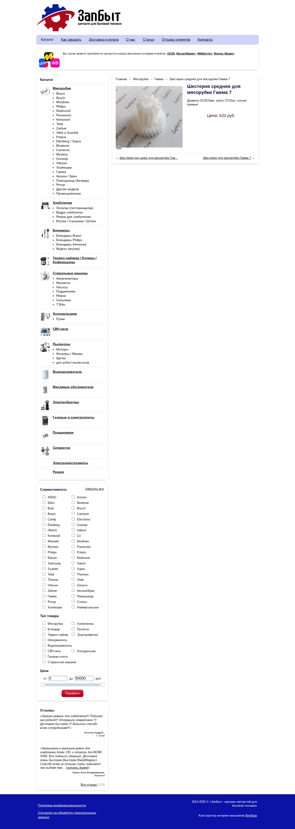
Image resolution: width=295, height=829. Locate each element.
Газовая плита (58, 656)
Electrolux (83, 519)
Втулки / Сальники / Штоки (76, 221)
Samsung (54, 563)
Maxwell (53, 541)
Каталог (47, 39)
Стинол (82, 602)
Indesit (81, 530)
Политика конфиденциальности (62, 805)
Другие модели (67, 189)
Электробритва (87, 634)
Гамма (61, 172)
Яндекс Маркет (224, 53)
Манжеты (63, 283)
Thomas (53, 579)
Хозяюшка (64, 167)
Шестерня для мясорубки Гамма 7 (227, 158)
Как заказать (71, 39)
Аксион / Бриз (66, 176)
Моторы (62, 349)
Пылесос (83, 629)
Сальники (63, 300)
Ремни (61, 296)
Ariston (81, 497)
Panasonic (63, 115)
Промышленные (68, 193)
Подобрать (72, 693)
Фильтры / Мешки (69, 354)
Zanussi (82, 585)
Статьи (148, 39)
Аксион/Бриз (85, 591)
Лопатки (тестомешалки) (74, 208)
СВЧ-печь (54, 651)
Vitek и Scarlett (67, 132)
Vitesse (61, 163)
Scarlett (53, 569)
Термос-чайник (58, 634)
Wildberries (204, 53)
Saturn (81, 563)
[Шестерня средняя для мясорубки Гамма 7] (149, 116)
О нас (130, 39)
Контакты (205, 39)
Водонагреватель (60, 645)
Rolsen (52, 558)
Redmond (63, 111)
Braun (60, 93)
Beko (51, 503)
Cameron (63, 150)
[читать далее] (77, 767)
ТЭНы (60, 304)
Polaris (61, 137)
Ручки (60, 319)
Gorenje (62, 159)
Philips (61, 106)
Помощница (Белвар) (72, 180)
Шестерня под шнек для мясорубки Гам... (149, 158)
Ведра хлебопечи (69, 212)
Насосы (62, 287)
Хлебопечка (85, 623)
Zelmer (61, 128)
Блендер (54, 629)
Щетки (61, 358)
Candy (52, 519)
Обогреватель (57, 640)
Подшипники (65, 291)
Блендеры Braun (68, 235)
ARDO (52, 497)
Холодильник (86, 651)
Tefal (59, 124)
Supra (81, 569)
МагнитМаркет (186, 53)
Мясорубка (55, 623)
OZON (171, 53)
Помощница (85, 596)
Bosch (60, 98)
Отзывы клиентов (176, 39)
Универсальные (88, 607)
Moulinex (62, 102)
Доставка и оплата (103, 39)
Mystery (62, 154)
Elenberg (53, 525)
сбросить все (94, 488)
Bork (51, 508)
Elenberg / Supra (68, 141)
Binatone (62, 145)
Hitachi (52, 530)
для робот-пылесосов (72, 362)
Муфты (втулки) (68, 249)
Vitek (80, 579)
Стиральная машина (62, 662)
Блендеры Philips (69, 240)
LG (79, 535)
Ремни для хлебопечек (73, 217)
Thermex (83, 574)
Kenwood (63, 119)
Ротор (60, 185)
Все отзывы (89, 784)
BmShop (251, 815)
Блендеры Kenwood (71, 244)
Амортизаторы (67, 278)
